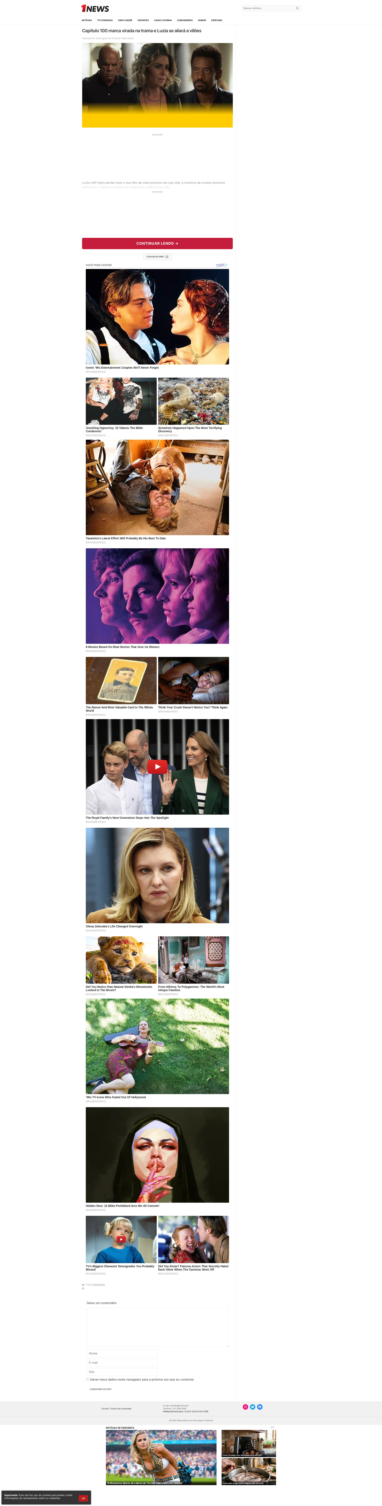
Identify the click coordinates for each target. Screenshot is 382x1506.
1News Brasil (127, 38)
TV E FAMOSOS (105, 20)
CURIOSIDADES (185, 20)
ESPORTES (143, 20)
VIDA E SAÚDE (125, 20)
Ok (83, 1498)
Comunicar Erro (155, 256)
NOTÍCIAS (87, 20)
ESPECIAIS (216, 20)
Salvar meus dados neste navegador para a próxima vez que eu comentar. (142, 1379)
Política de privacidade (121, 1408)
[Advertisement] (157, 157)
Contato (105, 1408)
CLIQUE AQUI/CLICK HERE (196, 1411)
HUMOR (202, 20)
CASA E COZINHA (163, 20)
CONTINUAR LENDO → (157, 243)
